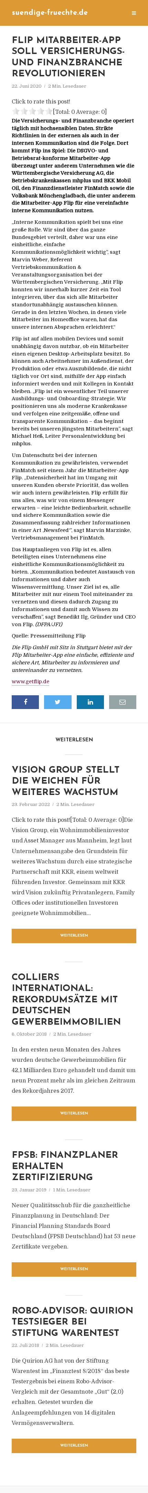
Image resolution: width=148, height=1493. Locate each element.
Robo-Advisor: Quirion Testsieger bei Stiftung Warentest (72, 1322)
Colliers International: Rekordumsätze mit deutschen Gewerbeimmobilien (66, 1000)
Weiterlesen (74, 936)
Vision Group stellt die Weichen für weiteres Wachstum (65, 781)
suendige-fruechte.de (50, 13)
